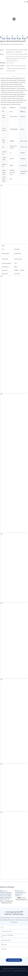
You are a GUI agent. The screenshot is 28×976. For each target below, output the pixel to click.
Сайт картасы (14, 973)
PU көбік (17, 88)
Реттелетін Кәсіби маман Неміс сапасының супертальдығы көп (6, 899)
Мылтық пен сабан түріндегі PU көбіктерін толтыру (21, 897)
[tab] (14, 76)
